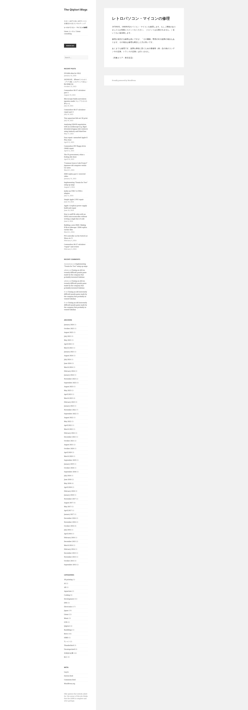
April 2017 (68, 510)
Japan (66, 610)
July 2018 (67, 476)
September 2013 (70, 565)
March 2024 (68, 367)
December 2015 (70, 541)
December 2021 (70, 437)
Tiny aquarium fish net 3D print (76, 118)
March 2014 (68, 545)
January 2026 (69, 325)
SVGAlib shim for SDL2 (72, 73)
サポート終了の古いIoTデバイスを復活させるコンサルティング (75, 22)
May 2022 (67, 421)
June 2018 (67, 479)
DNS (65, 603)
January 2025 (69, 352)
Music (66, 618)
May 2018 (67, 483)
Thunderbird (69, 645)
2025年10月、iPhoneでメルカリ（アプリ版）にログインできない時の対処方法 (75, 81)
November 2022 (70, 410)
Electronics (68, 607)
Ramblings (68, 630)
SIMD (66, 638)
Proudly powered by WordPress (124, 80)
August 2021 (68, 445)
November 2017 (70, 499)
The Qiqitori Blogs (75, 9)
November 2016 (70, 522)
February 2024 (69, 371)
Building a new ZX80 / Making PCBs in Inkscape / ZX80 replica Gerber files (75, 227)
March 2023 (68, 398)
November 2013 (70, 557)
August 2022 (68, 417)
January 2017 (69, 514)
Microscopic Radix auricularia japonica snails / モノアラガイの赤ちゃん (75, 101)
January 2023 (69, 406)
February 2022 (69, 433)
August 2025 (68, 332)
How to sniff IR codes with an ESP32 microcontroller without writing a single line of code (75, 216)
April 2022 (68, 425)
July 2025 (67, 336)
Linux (66, 614)
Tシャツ (67, 641)
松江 (65, 657)
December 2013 (70, 553)
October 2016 (69, 526)
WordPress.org (69, 684)
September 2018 (70, 472)
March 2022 (68, 429)
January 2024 (69, 375)
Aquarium (68, 591)
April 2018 (68, 487)
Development (69, 599)
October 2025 (69, 328)
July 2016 (67, 530)
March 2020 (68, 456)
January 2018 (69, 495)
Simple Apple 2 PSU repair (74, 199)
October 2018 (69, 468)
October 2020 (69, 448)
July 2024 (67, 359)
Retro (66, 634)
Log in (66, 672)
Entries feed (68, 676)
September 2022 (70, 414)
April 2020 (68, 452)
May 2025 (67, 340)
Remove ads (70, 46)
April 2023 (68, 394)
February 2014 (69, 549)
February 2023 (69, 402)
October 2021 (69, 441)
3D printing (68, 579)
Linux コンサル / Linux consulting (72, 32)
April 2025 (68, 344)
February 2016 (69, 537)
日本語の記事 (68, 653)
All (65, 587)
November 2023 (70, 379)
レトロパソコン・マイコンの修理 (75, 27)
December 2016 (70, 518)
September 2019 (70, 460)
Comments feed (70, 680)
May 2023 (67, 390)
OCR (65, 622)
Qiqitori (67, 626)
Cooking (67, 595)
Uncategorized (69, 649)
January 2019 (69, 464)
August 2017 (68, 503)
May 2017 (67, 506)
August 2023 (68, 386)
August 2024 (68, 356)
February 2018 (69, 491)
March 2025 (68, 348)
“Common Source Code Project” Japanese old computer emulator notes (75, 165)
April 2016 (68, 534)
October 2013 (69, 561)
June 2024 (67, 363)
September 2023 (70, 383)
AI (65, 583)
